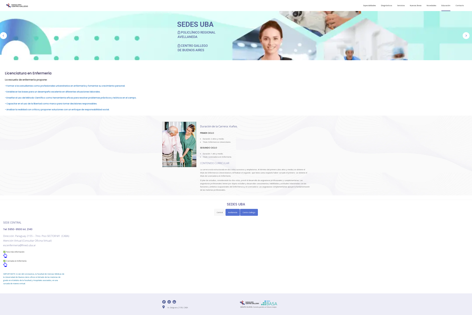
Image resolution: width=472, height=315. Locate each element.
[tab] (219, 212)
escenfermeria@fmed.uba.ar (19, 245)
